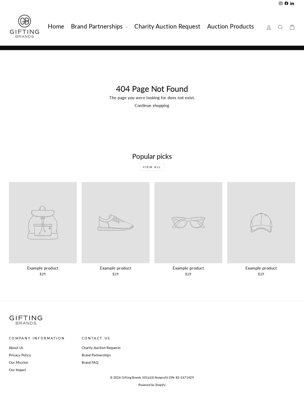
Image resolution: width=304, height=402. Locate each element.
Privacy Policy (20, 355)
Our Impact (17, 370)
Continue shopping (152, 105)
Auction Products (230, 26)
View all (152, 167)
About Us (16, 348)
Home (56, 26)
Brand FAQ (90, 362)
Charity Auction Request (167, 26)
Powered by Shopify (152, 385)
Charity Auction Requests (101, 348)
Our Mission (18, 362)
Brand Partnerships (98, 26)
